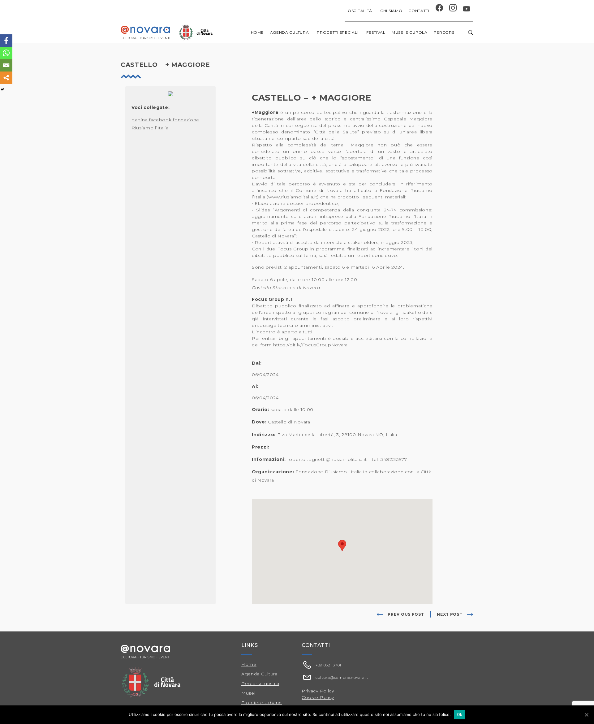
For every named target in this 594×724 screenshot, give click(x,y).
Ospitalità (360, 10)
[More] (6, 78)
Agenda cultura (289, 32)
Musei (248, 693)
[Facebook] (6, 40)
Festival (375, 32)
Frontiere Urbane (261, 702)
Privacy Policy (318, 691)
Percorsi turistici (260, 683)
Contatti (418, 10)
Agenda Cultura (259, 674)
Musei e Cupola (410, 32)
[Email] (6, 65)
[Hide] (2, 89)
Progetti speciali (337, 32)
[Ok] (586, 715)
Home (257, 32)
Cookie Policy (318, 697)
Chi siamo (391, 10)
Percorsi (445, 32)
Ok (460, 714)
